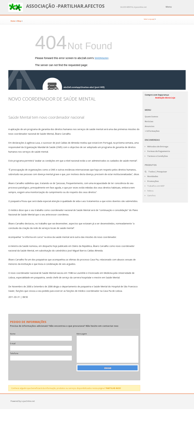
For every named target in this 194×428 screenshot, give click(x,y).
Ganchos (151, 195)
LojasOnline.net (28, 401)
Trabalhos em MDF (155, 185)
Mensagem (82, 334)
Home (13, 21)
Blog (19, 21)
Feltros (150, 190)
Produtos (151, 165)
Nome (12, 334)
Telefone (14, 353)
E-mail (12, 343)
